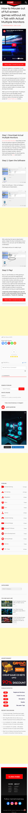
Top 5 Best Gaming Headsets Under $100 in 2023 (19, 611)
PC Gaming (7, 492)
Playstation (7, 497)
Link (13, 155)
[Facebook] (3, 343)
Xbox (5, 502)
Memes (6, 544)
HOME (9, 791)
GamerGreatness (8, 25)
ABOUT (15, 788)
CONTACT (16, 786)
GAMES (10, 788)
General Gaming (8, 486)
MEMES (10, 789)
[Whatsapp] (12, 343)
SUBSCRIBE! (14, 777)
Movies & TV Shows (9, 528)
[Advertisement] (14, 117)
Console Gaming (8, 518)
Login (24, 362)
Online (3, 395)
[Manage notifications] (25, 810)
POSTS (9, 786)
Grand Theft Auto (12, 99)
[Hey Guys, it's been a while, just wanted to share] (14, 428)
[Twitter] (6, 343)
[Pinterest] (9, 343)
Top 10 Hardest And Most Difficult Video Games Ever (19, 603)
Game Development (9, 533)
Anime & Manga (8, 523)
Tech (5, 507)
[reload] (10, 392)
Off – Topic (7, 549)
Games (6, 512)
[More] (15, 343)
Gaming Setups (8, 538)
